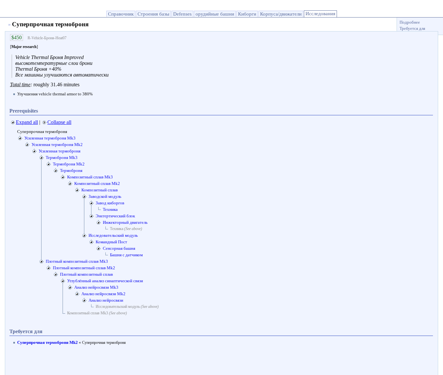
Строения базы (153, 14)
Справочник (121, 14)
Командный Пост (111, 241)
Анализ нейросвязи (106, 300)
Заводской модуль (105, 196)
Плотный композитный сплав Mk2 (84, 267)
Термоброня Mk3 (62, 157)
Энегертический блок (115, 215)
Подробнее (410, 22)
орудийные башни (215, 14)
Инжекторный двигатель (125, 222)
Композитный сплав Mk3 (90, 177)
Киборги (247, 14)
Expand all (27, 122)
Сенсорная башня (119, 248)
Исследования (320, 13)
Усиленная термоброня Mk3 (50, 138)
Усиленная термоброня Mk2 (57, 144)
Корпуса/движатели (281, 14)
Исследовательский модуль (113, 235)
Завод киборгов (110, 202)
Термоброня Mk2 (69, 164)
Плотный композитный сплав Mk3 (77, 261)
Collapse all (59, 122)
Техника (110, 209)
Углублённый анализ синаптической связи (105, 280)
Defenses (182, 14)
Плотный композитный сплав (86, 274)
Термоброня (71, 170)
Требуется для (412, 28)
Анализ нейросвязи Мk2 (103, 293)
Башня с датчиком (126, 254)
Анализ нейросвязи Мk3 (96, 287)
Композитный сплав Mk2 (97, 183)
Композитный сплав (99, 189)
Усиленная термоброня (59, 151)
